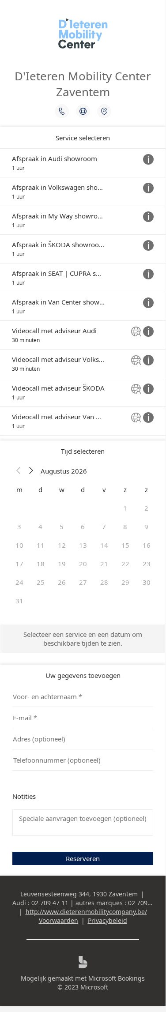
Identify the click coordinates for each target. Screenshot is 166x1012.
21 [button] (104, 563)
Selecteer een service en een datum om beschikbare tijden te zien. (82, 638)
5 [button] (62, 526)
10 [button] (19, 545)
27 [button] (83, 582)
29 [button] (125, 582)
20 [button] (83, 563)
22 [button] (125, 563)
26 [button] (62, 582)
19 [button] (62, 563)
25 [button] (41, 582)
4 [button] (40, 526)
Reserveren (83, 858)
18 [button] (41, 563)
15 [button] (125, 545)
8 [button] (125, 526)
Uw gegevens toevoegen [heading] (83, 675)
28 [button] (104, 582)
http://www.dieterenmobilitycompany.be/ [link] (86, 911)
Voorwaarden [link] (58, 920)
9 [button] (146, 526)
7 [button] (104, 526)
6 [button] (83, 526)
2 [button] (146, 508)
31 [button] (19, 600)
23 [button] (147, 563)
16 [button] (147, 545)
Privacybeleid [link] (107, 920)
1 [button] (125, 508)
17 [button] (19, 563)
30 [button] (147, 582)
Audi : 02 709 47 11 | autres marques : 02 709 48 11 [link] (88, 903)
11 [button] (41, 545)
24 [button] (19, 582)
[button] (18, 471)
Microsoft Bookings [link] (116, 978)
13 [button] (83, 545)
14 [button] (104, 545)
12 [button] (62, 545)
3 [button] (19, 526)
